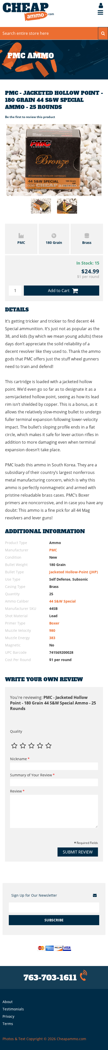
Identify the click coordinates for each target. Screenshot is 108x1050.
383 (52, 637)
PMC (53, 550)
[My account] (98, 6)
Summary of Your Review (31, 775)
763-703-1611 (50, 978)
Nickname (18, 758)
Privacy (8, 1016)
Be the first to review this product (30, 117)
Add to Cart (59, 290)
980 (52, 630)
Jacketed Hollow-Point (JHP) (73, 572)
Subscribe (54, 920)
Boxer (54, 623)
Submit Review (78, 852)
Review (16, 791)
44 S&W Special (62, 601)
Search (103, 33)
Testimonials (13, 1009)
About (8, 1001)
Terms (8, 1023)
